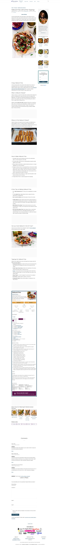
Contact (38, 1)
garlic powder (20, 327)
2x (14, 320)
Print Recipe (19, 302)
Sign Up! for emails (29, 538)
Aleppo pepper (15, 338)
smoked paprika (20, 326)
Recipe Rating (14, 484)
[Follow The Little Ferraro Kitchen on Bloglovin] (43, 85)
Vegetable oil (15, 328)
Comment (13, 487)
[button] (12, 300)
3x (15, 320)
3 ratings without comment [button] (25, 476)
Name (13, 500)
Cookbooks (31, 1)
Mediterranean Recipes (21, 1)
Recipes (15, 7)
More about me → (43, 32)
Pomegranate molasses (17, 336)
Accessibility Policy (16, 539)
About (35, 1)
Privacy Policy (16, 538)
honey (19, 333)
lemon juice (19, 334)
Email (13, 504)
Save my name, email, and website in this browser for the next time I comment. (24, 511)
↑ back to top (30, 523)
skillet (14, 316)
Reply (12, 451)
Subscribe (43, 81)
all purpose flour (18, 325)
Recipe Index (26, 1)
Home (13, 7)
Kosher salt (19, 332)
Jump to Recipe (24, 14)
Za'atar (14, 270)
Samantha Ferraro (15, 294)
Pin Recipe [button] (30, 302)
